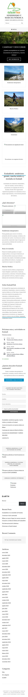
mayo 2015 (5, 647)
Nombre (4, 394)
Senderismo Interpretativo (14, 82)
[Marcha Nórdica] (14, 99)
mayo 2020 (5, 580)
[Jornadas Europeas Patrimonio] (14, 486)
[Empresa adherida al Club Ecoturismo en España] (14, 455)
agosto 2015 (5, 645)
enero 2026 (5, 552)
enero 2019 (5, 597)
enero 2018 (5, 617)
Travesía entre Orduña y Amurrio (15, 339)
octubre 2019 (5, 586)
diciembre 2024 (6, 566)
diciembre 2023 (6, 572)
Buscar (4, 500)
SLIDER (4, 677)
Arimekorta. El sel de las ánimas (14, 344)
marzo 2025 (5, 561)
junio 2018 (5, 611)
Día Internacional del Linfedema (10, 523)
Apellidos (4, 399)
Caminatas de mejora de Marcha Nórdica (12, 430)
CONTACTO (5, 438)
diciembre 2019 (6, 583)
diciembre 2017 (6, 619)
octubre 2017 (5, 622)
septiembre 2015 (6, 642)
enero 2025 (5, 563)
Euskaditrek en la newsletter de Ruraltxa (12, 512)
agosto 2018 (5, 605)
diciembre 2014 (6, 659)
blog (3, 672)
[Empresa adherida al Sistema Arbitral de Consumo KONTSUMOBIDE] (14, 471)
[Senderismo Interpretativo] (14, 73)
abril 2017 (4, 628)
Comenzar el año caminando (9, 515)
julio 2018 (4, 608)
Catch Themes (21, 694)
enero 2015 (5, 656)
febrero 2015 (5, 653)
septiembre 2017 (6, 625)
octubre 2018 (5, 600)
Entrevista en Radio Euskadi (9, 526)
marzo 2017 (5, 631)
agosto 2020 (5, 577)
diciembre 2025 (6, 555)
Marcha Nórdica (14, 108)
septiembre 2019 (6, 589)
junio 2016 (5, 636)
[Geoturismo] (14, 125)
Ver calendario (5, 359)
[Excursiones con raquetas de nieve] (14, 150)
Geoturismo (14, 134)
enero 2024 (5, 569)
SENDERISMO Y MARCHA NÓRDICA (14, 16)
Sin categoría (5, 675)
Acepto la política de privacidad (11, 409)
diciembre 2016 (6, 633)
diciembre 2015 (6, 639)
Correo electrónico (6, 404)
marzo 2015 (5, 650)
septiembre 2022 (6, 575)
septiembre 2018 (6, 603)
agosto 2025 (5, 558)
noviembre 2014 (6, 661)
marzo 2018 (5, 614)
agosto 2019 (5, 591)
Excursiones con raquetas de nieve (14, 159)
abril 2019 (4, 594)
